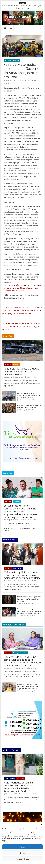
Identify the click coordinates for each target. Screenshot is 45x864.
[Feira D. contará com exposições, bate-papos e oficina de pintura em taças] (9, 596)
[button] (42, 825)
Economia (17, 502)
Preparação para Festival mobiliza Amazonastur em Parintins (29, 406)
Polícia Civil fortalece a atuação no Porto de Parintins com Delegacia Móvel (21, 371)
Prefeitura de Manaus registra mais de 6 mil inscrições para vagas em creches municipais (27, 686)
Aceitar (22, 847)
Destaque (8, 365)
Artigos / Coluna (10, 779)
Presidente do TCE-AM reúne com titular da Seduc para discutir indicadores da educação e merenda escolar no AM (22, 661)
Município (16, 365)
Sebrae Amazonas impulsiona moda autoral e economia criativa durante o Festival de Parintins (29, 611)
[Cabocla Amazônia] (5, 28)
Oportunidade (17, 568)
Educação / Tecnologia (12, 60)
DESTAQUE (8, 502)
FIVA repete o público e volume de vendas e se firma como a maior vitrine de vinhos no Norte (22, 574)
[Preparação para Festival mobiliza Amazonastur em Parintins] (9, 404)
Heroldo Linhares (27, 80)
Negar (22, 853)
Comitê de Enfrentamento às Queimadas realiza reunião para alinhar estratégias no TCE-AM (22, 326)
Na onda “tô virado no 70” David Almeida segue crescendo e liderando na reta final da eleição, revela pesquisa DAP (22, 310)
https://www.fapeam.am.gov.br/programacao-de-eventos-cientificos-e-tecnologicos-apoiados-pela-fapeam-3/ (22, 288)
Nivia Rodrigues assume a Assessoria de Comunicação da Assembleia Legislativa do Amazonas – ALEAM (21, 787)
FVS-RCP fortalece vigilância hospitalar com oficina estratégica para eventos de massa (29, 395)
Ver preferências (22, 859)
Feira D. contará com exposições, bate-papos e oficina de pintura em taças (29, 599)
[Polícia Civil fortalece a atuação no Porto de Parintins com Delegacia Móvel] (22, 341)
